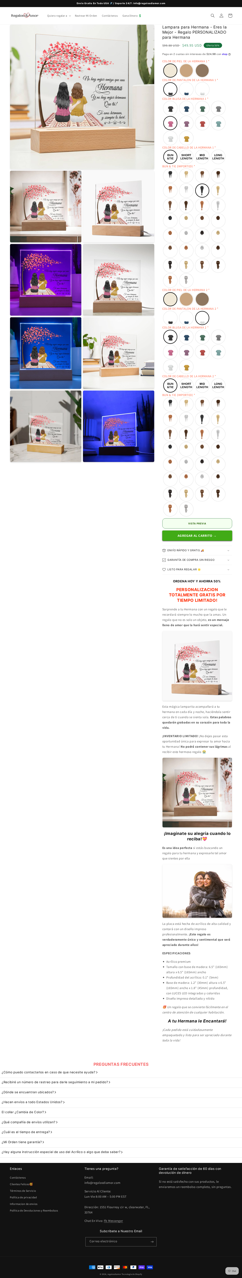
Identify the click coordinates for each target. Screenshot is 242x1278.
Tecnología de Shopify (132, 1274)
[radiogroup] (197, 70)
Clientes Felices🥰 (21, 1184)
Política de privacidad (23, 1197)
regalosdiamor (114, 1274)
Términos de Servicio (23, 1191)
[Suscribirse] (152, 1241)
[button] (58, 16)
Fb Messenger (113, 1221)
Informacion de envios (24, 1204)
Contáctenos (18, 1177)
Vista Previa (197, 523)
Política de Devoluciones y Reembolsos (34, 1210)
